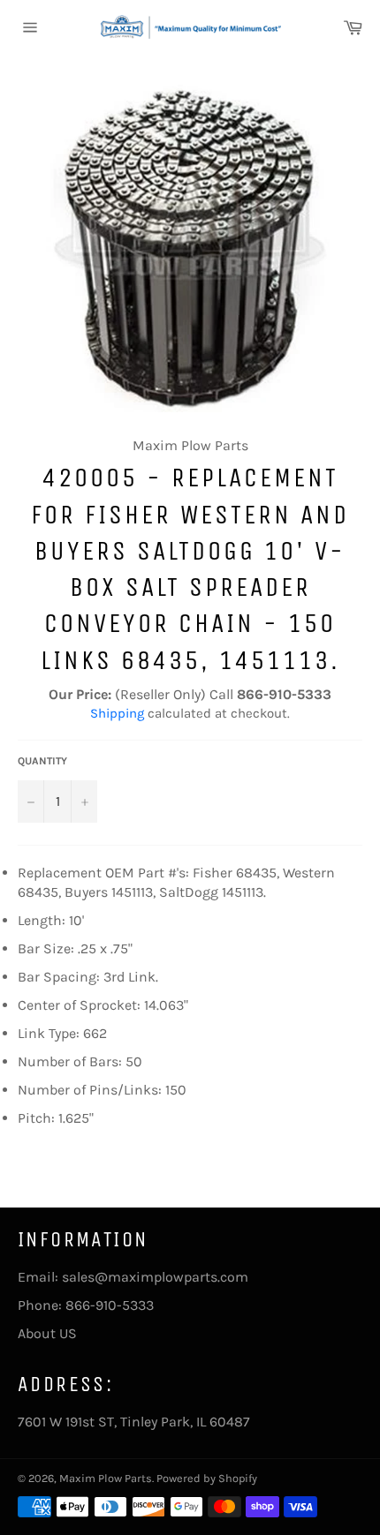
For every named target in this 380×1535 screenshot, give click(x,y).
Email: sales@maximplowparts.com (133, 1276)
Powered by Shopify (206, 1478)
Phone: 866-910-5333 (86, 1305)
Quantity (42, 761)
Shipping (117, 713)
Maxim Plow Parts (105, 1478)
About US (47, 1333)
